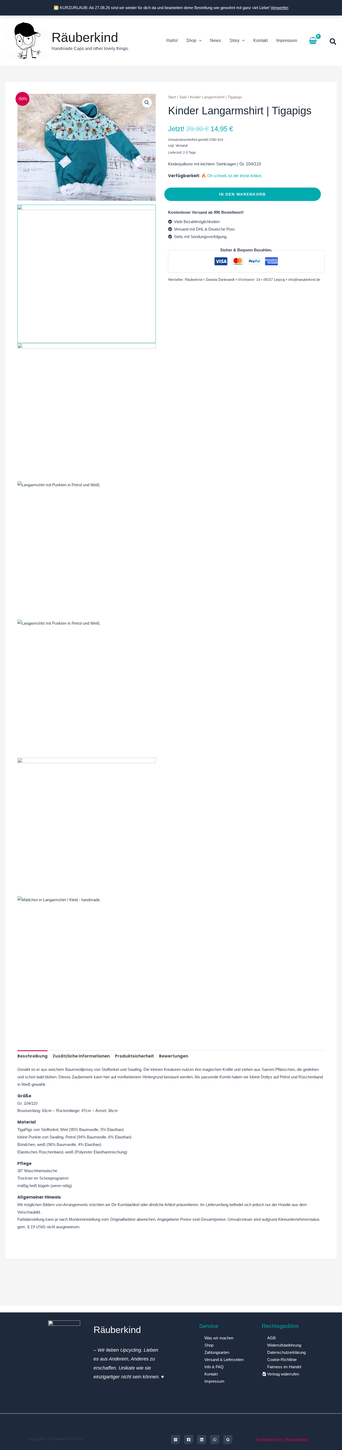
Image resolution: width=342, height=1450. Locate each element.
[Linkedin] (201, 1439)
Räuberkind (85, 37)
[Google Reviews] (227, 1439)
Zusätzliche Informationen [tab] (81, 1056)
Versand (182, 145)
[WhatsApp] (214, 1439)
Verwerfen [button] (279, 7)
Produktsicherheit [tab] (134, 1056)
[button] (199, 40)
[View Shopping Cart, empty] (313, 40)
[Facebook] (188, 1439)
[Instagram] (175, 1439)
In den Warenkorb (242, 194)
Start (172, 97)
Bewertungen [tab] (173, 1056)
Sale (183, 97)
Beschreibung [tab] (32, 1056)
